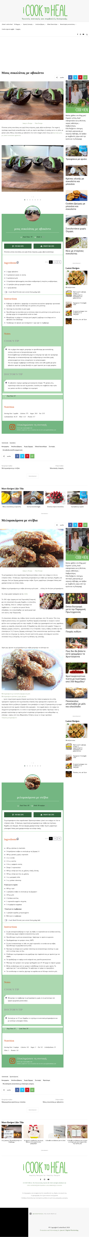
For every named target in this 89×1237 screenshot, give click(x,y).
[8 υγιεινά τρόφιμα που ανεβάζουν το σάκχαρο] (69, 313)
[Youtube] (83, 34)
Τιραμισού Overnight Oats (79, 303)
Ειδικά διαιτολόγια (41, 446)
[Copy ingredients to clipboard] (17, 262)
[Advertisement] (44, 53)
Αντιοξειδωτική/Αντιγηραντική (12, 450)
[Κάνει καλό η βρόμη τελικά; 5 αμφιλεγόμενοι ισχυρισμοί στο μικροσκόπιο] (69, 294)
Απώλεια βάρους (16, 446)
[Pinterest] (80, 77)
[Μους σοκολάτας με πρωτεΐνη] (12, 497)
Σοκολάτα (12, 443)
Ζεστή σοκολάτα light (33, 507)
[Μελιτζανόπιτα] (76, 278)
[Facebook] (77, 34)
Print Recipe (39, 123)
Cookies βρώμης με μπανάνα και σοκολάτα (75, 206)
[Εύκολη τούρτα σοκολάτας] (55, 497)
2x (55, 262)
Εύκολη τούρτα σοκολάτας (55, 507)
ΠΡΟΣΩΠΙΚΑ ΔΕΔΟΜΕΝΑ (45, 1185)
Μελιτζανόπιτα (70, 287)
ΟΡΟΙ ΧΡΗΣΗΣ (31, 1185)
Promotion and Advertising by (50, 1230)
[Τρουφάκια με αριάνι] (76, 150)
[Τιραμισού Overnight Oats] (69, 305)
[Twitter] (75, 77)
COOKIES (58, 1185)
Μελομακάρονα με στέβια (11, 468)
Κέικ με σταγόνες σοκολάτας (75, 252)
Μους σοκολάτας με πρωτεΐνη (11, 507)
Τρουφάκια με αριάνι (76, 159)
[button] (87, 34)
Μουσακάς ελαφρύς (56, 468)
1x (51, 262)
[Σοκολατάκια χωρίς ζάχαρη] (76, 220)
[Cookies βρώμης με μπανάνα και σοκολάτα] (76, 195)
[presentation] (31, 197)
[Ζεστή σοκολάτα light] (33, 497)
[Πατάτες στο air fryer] (69, 321)
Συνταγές (52, 446)
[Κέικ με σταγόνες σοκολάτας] (76, 242)
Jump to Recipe (27, 123)
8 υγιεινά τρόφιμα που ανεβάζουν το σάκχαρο (80, 312)
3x (59, 262)
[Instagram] (80, 34)
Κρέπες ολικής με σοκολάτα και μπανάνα (75, 181)
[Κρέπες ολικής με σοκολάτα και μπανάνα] (76, 170)
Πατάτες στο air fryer (80, 319)
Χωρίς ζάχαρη (28, 446)
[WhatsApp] (85, 77)
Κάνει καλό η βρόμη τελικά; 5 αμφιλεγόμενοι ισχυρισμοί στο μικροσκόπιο (79, 295)
